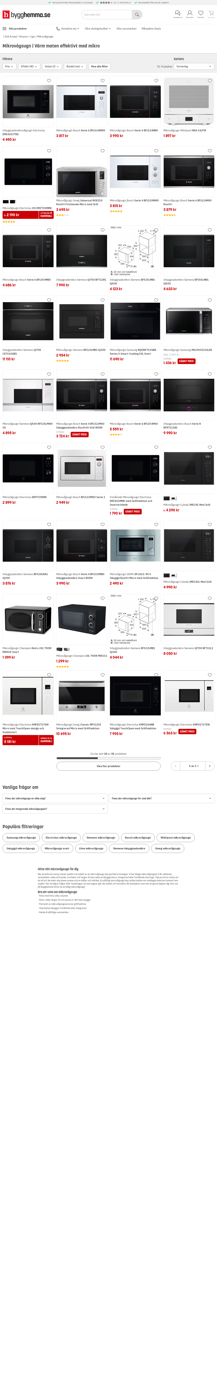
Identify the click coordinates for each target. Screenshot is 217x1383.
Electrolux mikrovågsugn (61, 837)
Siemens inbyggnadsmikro (129, 848)
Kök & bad (11, 36)
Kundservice (177, 17)
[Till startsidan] (26, 14)
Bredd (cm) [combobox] (73, 66)
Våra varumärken (126, 28)
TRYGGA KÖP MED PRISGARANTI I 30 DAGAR (72, 2)
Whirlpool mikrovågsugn (176, 837)
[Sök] (137, 14)
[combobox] (192, 766)
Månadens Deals (151, 28)
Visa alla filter (99, 66)
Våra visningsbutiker (96, 28)
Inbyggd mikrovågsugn (21, 848)
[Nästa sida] (209, 766)
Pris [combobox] (7, 66)
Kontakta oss (69, 28)
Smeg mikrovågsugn (167, 848)
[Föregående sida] (175, 766)
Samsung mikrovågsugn (21, 837)
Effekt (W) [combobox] (27, 66)
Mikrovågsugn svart (57, 848)
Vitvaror (23, 36)
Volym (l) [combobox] (50, 66)
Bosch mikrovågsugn (138, 837)
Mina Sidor (190, 17)
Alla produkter (18, 28)
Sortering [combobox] (182, 66)
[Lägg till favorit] (49, 80)
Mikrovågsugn (45, 36)
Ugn (32, 36)
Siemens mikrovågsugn (101, 837)
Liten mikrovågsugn (91, 848)
